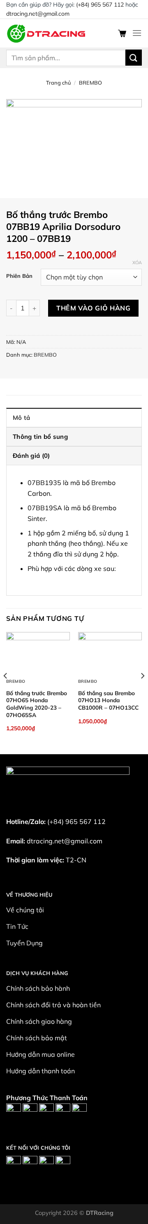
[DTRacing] (47, 33)
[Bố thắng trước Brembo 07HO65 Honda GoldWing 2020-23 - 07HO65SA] (38, 653)
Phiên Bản (19, 276)
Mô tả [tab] (21, 417)
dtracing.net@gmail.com (37, 13)
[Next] (142, 692)
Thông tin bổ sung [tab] (40, 436)
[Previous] (6, 692)
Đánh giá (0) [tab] (31, 455)
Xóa (137, 262)
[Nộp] (133, 58)
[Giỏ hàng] (122, 33)
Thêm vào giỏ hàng (93, 308)
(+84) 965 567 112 (100, 4)
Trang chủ (58, 82)
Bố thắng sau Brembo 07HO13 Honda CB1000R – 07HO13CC (108, 700)
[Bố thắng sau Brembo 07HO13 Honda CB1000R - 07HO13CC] (110, 653)
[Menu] (137, 33)
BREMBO (90, 82)
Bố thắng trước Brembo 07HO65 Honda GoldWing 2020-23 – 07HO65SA (36, 703)
